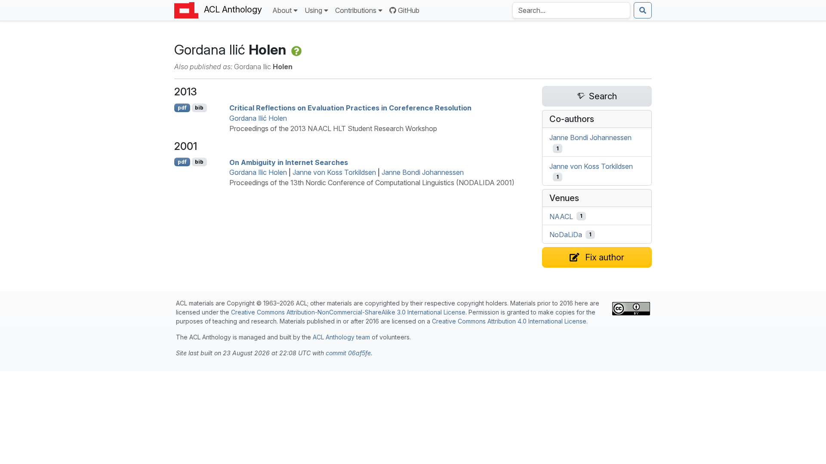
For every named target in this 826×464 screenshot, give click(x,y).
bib (199, 107)
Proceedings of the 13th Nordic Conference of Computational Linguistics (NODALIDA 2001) (372, 182)
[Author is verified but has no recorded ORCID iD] (296, 49)
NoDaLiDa (565, 234)
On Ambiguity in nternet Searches (288, 162)
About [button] (282, 10)
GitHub (408, 10)
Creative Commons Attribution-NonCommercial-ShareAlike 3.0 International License (348, 312)
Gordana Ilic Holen (258, 172)
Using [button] (313, 10)
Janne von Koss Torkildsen (334, 172)
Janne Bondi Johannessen (423, 172)
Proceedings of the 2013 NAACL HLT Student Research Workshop (333, 128)
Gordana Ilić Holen (258, 118)
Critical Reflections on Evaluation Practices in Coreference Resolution (350, 108)
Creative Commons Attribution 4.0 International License (509, 321)
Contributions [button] (355, 10)
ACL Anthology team (341, 337)
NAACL (561, 216)
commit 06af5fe (348, 353)
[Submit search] (643, 10)
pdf (182, 107)
